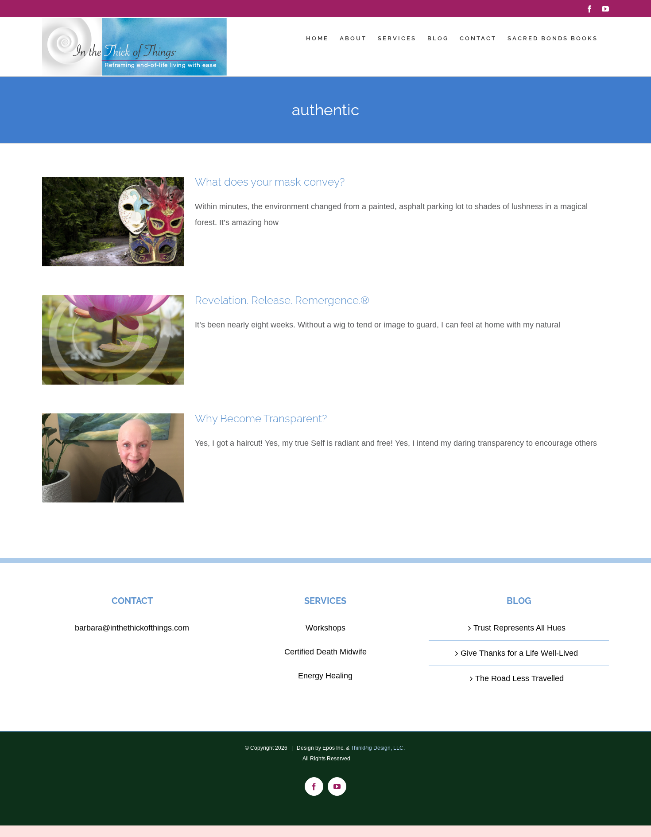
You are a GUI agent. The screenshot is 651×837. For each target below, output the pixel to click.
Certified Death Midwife (325, 651)
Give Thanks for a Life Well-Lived (519, 653)
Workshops (325, 627)
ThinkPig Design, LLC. (378, 748)
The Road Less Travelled (519, 678)
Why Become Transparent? (261, 418)
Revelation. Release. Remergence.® (282, 300)
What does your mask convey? (270, 181)
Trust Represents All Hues (519, 627)
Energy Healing (325, 675)
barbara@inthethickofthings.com (132, 627)
